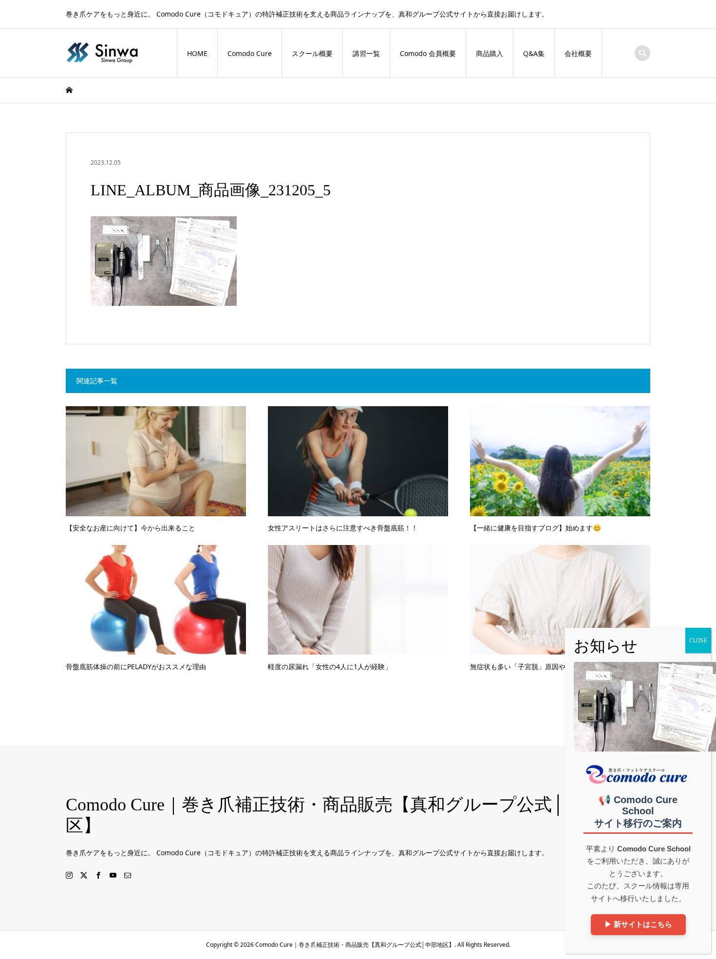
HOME (197, 53)
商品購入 (489, 53)
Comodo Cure (249, 53)
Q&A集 (534, 53)
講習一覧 (366, 53)
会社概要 (578, 53)
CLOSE (698, 640)
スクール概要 (312, 53)
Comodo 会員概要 (428, 53)
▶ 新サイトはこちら (638, 925)
